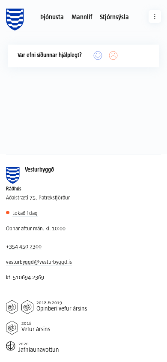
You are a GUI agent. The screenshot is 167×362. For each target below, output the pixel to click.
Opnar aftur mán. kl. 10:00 (36, 228)
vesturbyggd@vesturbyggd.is (39, 261)
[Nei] (113, 56)
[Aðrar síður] (155, 16)
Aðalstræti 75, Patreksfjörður (38, 197)
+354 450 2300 (24, 246)
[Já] (98, 56)
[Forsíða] (15, 20)
